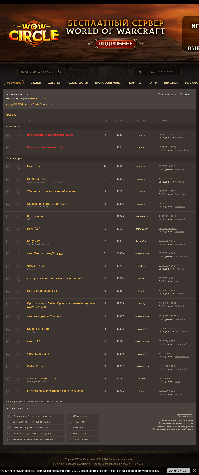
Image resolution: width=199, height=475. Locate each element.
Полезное (171, 83)
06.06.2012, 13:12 (168, 134)
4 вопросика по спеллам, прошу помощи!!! (54, 278)
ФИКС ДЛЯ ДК (36, 266)
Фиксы (48, 104)
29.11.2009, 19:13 (167, 290)
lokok (141, 278)
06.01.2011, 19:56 (167, 216)
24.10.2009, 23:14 (168, 353)
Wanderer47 (142, 216)
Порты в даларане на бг (43, 290)
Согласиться (178, 471)
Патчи (152, 83)
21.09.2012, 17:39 (168, 191)
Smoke (142, 135)
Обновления (164, 121)
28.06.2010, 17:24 (168, 241)
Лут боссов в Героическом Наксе (50, 134)
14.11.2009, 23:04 (167, 328)
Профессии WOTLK (108, 83)
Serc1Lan (142, 166)
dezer (142, 378)
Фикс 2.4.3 (33, 341)
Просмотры (120, 121)
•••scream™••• (38, 98)
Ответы (105, 121)
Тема (29, 121)
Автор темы (142, 121)
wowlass (179, 169)
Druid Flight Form (38, 328)
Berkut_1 (141, 291)
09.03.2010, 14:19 (168, 278)
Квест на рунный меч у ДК (45, 147)
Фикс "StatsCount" (38, 353)
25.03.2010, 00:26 (168, 253)
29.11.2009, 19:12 (167, 303)
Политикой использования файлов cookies (130, 470)
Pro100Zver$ (181, 256)
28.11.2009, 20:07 (167, 316)
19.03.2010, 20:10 (168, 266)
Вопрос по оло (36, 216)
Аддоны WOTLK (77, 83)
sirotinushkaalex (183, 150)
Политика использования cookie (111, 464)
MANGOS (36, 104)
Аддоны (54, 83)
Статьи (36, 83)
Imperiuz (179, 231)
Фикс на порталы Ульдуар (44, 316)
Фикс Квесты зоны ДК (41, 253)
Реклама (138, 464)
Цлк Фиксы (34, 166)
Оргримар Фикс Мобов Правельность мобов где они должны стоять (61, 305)
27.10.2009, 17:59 (168, 341)
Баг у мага (34, 241)
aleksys (179, 137)
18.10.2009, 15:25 (168, 366)
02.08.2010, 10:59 (168, 228)
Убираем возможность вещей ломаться (52, 191)
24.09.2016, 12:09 (168, 166)
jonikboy (142, 266)
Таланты (135, 83)
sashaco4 (142, 179)
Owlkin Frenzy (36, 366)
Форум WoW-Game (17, 104)
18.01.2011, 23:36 (167, 147)
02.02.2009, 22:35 (168, 391)
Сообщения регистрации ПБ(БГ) (48, 203)
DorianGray (142, 228)
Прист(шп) (33, 228)
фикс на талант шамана (42, 378)
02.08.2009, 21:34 (168, 378)
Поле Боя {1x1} (37, 178)
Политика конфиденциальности (71, 464)
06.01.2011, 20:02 (167, 203)
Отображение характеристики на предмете (55, 390)
